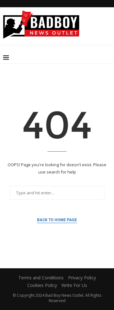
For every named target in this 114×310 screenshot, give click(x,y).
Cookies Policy (42, 285)
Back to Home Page (57, 220)
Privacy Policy (82, 278)
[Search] (107, 57)
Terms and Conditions (41, 278)
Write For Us (74, 285)
